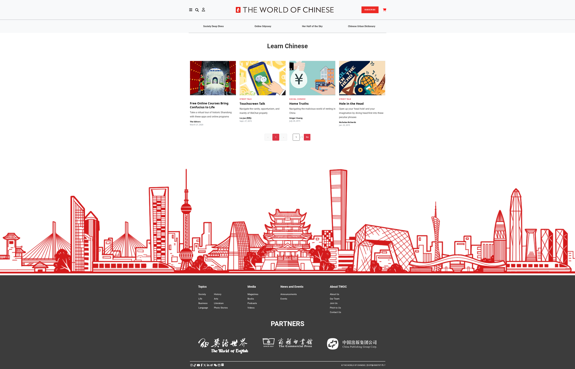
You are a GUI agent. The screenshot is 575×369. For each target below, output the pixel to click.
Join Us (334, 303)
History (217, 294)
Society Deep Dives (213, 26)
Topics (202, 286)
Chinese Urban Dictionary (361, 26)
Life (200, 298)
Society (202, 294)
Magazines (253, 294)
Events (283, 298)
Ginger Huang (295, 118)
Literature (219, 303)
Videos (251, 307)
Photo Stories (221, 307)
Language (203, 307)
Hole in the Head (351, 104)
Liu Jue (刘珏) (245, 118)
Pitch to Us (335, 307)
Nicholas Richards (347, 122)
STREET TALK (246, 99)
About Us (334, 294)
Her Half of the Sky (312, 26)
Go (307, 137)
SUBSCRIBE (370, 10)
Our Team (334, 298)
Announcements (288, 294)
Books (251, 298)
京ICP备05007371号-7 (375, 365)
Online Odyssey (263, 26)
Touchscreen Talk (252, 104)
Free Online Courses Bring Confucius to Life (209, 105)
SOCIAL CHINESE (297, 99)
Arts (216, 298)
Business (203, 303)
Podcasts (252, 303)
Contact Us (335, 312)
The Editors (195, 121)
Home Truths (299, 104)
